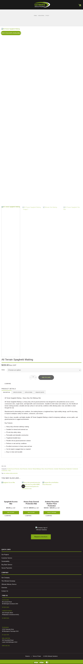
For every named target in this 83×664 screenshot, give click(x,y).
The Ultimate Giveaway (8, 581)
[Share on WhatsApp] (15, 384)
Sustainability (5, 561)
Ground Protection (49, 468)
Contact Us (5, 591)
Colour (3, 369)
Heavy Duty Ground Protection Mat (31, 503)
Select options (51, 512)
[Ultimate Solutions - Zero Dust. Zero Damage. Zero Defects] (42, 5)
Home (35, 15)
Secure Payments (7, 568)
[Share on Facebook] (18, 384)
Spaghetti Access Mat (11, 503)
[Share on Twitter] (21, 384)
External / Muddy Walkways (34, 468)
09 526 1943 (5, 607)
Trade (9, 470)
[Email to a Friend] (23, 384)
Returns (27, 656)
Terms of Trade (37, 656)
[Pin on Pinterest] (26, 384)
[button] (3, 4)
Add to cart (46, 377)
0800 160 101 (6, 645)
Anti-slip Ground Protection (13, 468)
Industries (41, 15)
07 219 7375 (5, 634)
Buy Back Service (7, 564)
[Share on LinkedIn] (29, 384)
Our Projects (5, 554)
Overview (4, 587)
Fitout (47, 15)
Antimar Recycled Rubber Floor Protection (52, 504)
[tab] (7, 392)
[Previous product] (43, 19)
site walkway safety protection (11, 473)
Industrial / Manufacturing (60, 468)
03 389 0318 (5, 618)
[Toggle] (80, 561)
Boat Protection (24, 468)
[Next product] (39, 19)
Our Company (6, 577)
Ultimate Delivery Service (9, 584)
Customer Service (7, 558)
